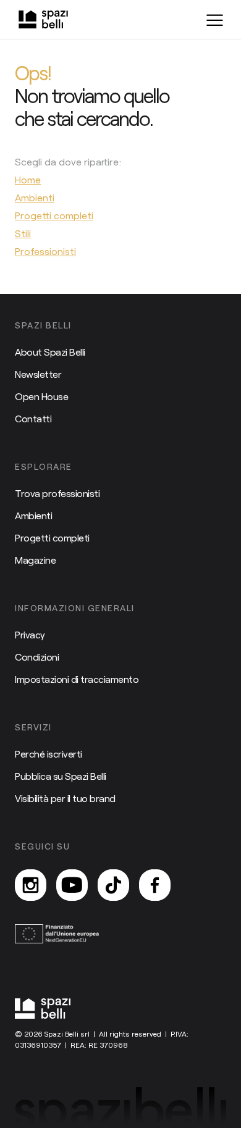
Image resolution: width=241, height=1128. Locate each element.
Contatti (33, 418)
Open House (41, 396)
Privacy (30, 634)
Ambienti (33, 515)
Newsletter (38, 374)
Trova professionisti (57, 493)
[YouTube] (72, 885)
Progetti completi (52, 537)
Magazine (35, 560)
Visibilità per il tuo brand (65, 798)
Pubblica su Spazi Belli (60, 776)
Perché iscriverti (48, 753)
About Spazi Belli (50, 351)
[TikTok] (113, 885)
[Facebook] (155, 885)
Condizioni (37, 656)
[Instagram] (30, 885)
